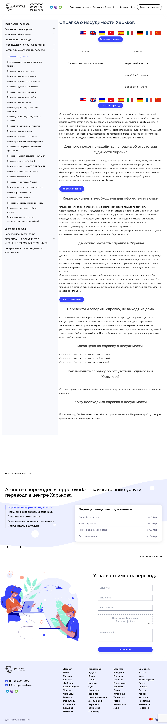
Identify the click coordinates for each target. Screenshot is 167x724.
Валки (91, 676)
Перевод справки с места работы (22, 97)
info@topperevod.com (20, 685)
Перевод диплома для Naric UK (21, 161)
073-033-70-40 (36, 10)
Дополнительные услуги (23, 525)
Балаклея (118, 669)
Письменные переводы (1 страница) (30, 511)
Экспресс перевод (15, 228)
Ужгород (143, 697)
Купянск (67, 679)
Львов (117, 690)
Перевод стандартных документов (30, 507)
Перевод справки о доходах (19, 131)
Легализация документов (24, 516)
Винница (67, 697)
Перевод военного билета (18, 198)
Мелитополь (120, 704)
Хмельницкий (95, 701)
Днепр (142, 683)
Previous (9, 547)
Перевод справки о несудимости (21, 76)
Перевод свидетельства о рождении (23, 81)
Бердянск (68, 708)
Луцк (116, 708)
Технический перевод (17, 24)
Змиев (91, 679)
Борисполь (144, 669)
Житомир (68, 690)
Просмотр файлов (125, 621)
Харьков (67, 676)
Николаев (93, 690)
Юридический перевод (18, 34)
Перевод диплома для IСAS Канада (22, 171)
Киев (141, 676)
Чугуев (92, 672)
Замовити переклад (110, 39)
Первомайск (95, 669)
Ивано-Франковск (97, 697)
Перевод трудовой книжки (19, 192)
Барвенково (120, 683)
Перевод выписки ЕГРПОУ (18, 177)
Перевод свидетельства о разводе (22, 87)
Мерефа (92, 683)
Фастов (142, 672)
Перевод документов (79, 7)
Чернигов (93, 694)
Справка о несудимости (17, 57)
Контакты (124, 7)
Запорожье (119, 694)
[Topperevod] (15, 10)
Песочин (118, 679)
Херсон (142, 694)
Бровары (118, 686)
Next (19, 547)
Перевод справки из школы (19, 102)
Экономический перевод (19, 29)
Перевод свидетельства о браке (21, 92)
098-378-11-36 (35, 7)
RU (132, 7)
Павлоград (144, 701)
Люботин (68, 683)
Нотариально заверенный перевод (25, 50)
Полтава (143, 686)
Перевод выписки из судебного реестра (25, 187)
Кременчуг (94, 711)
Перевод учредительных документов (23, 126)
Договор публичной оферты (17, 720)
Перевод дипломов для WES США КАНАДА (26, 166)
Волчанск (118, 676)
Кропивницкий (71, 686)
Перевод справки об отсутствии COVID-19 (26, 156)
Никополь (68, 711)
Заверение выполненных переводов (31, 521)
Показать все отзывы (16, 473)
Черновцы (93, 704)
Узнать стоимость (149, 556)
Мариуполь (69, 701)
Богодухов (119, 672)
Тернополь (119, 697)
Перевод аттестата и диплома (20, 71)
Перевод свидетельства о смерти (22, 136)
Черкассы (68, 694)
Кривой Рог (69, 704)
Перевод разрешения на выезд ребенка (25, 142)
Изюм (66, 672)
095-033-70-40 (36, 4)
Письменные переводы (18, 39)
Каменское (94, 708)
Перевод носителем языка (20, 234)
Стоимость (97, 7)
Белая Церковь (146, 679)
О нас (115, 7)
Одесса (142, 690)
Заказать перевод (149, 7)
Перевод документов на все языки (25, 44)
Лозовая (67, 669)
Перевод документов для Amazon (22, 182)
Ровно (117, 701)
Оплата (108, 7)
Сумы (91, 686)
